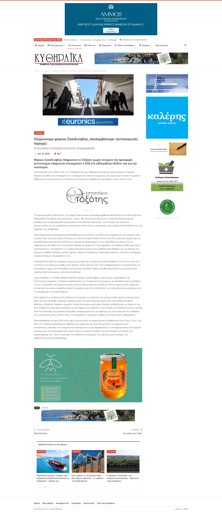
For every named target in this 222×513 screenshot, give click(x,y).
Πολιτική (91, 45)
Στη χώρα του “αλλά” (132, 433)
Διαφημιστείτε (99, 40)
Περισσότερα (161, 45)
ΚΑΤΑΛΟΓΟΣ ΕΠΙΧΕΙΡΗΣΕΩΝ (134, 40)
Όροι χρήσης (47, 503)
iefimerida (45, 408)
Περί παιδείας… (41, 433)
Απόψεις (146, 45)
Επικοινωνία (86, 40)
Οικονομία (76, 45)
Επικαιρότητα (57, 45)
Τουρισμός (106, 45)
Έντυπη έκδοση (70, 40)
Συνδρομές (113, 40)
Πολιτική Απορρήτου (106, 503)
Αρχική (41, 45)
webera (185, 509)
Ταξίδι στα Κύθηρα (125, 45)
